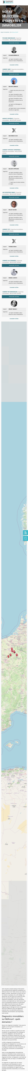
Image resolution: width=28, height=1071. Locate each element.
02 (10, 32)
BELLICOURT (15, 32)
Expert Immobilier (5, 32)
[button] (14, 652)
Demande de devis (14, 43)
